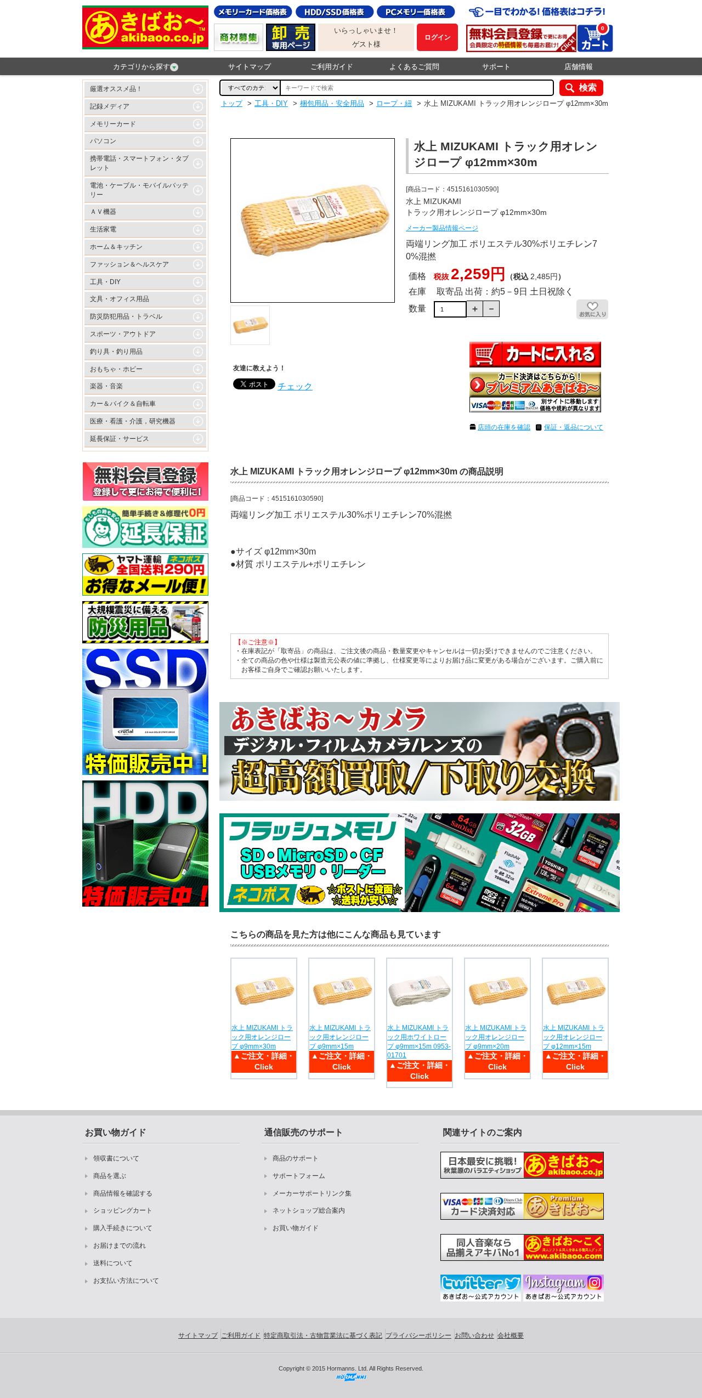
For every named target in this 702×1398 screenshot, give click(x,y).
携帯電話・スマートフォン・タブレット (139, 163)
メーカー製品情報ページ (442, 228)
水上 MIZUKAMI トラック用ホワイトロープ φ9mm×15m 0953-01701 (419, 1041)
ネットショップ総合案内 (309, 1210)
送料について (113, 1263)
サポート (496, 67)
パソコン (103, 141)
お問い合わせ (474, 1335)
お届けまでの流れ (119, 1245)
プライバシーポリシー (418, 1335)
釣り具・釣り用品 (116, 351)
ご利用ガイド (331, 67)
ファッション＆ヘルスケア (129, 264)
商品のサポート (296, 1158)
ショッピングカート (122, 1210)
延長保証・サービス (119, 439)
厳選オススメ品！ (116, 89)
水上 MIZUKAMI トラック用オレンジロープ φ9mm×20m (495, 1037)
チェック (295, 386)
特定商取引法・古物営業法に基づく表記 (323, 1335)
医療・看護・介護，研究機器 (133, 421)
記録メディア (109, 106)
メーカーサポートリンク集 (312, 1193)
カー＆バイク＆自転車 (123, 403)
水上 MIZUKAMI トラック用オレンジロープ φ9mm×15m (340, 1037)
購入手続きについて (122, 1228)
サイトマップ (249, 67)
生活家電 (103, 229)
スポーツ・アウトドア (123, 334)
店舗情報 (578, 67)
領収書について (116, 1158)
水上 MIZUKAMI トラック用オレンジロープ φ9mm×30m (262, 1037)
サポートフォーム (299, 1176)
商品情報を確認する (122, 1193)
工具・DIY (105, 282)
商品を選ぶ (109, 1176)
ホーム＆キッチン (116, 247)
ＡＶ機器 (103, 212)
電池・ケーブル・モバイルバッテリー (139, 190)
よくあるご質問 (414, 67)
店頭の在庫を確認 (504, 427)
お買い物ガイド (296, 1228)
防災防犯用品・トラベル (126, 316)
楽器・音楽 (106, 386)
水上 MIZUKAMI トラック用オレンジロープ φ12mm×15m (573, 1037)
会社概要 (510, 1335)
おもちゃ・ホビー (116, 369)
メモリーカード (113, 124)
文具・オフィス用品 (119, 299)
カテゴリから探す (141, 67)
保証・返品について (573, 427)
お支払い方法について (126, 1280)
